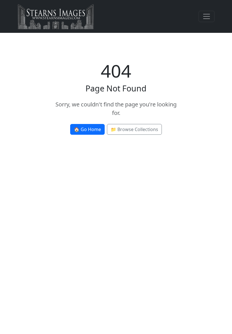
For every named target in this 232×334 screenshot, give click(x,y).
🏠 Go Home (87, 129)
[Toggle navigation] (206, 16)
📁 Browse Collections (134, 129)
